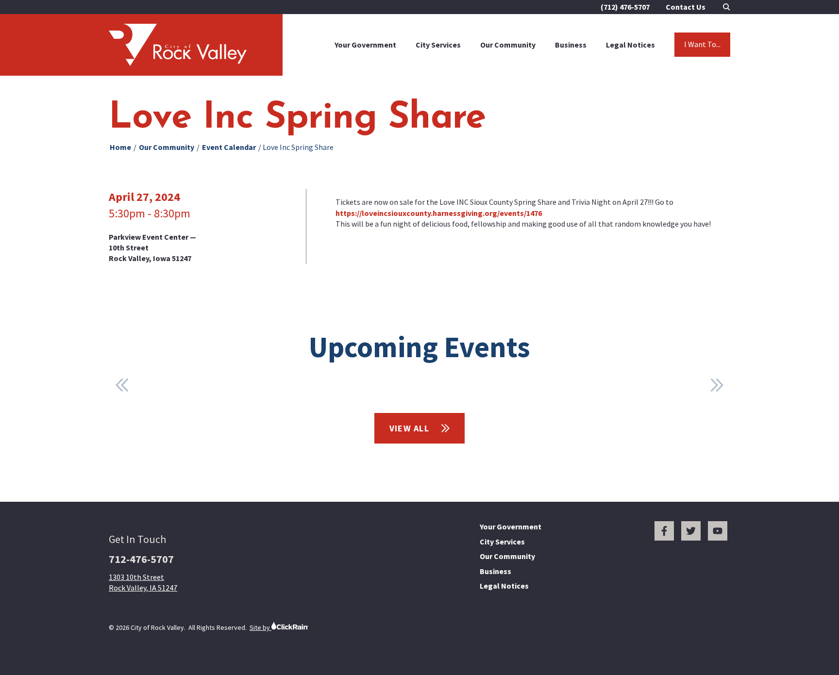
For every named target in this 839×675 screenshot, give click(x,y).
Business (571, 44)
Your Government (365, 44)
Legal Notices (630, 44)
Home (120, 147)
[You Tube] (717, 531)
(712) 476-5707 (625, 7)
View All (410, 428)
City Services (438, 44)
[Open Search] (726, 7)
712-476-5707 (141, 559)
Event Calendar (229, 147)
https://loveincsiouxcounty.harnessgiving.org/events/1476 (439, 213)
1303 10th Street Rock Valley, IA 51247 (143, 582)
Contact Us (685, 7)
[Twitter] (691, 531)
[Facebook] (664, 531)
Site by (260, 627)
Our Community (508, 44)
